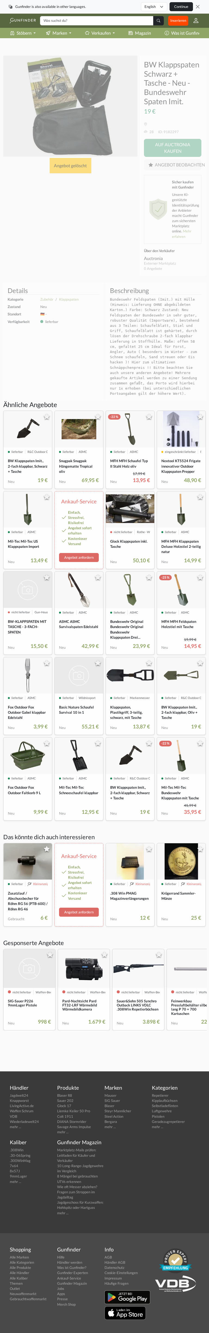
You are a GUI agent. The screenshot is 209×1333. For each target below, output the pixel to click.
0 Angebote (153, 268)
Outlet (15, 1288)
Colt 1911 (65, 1116)
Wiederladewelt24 (24, 1121)
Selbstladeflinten (165, 1106)
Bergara (110, 1121)
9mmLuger (18, 1176)
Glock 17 (64, 1106)
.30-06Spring (20, 1155)
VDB (13, 1116)
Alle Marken (19, 1257)
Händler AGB (114, 1262)
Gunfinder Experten (72, 1273)
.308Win (16, 1150)
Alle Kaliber (19, 1278)
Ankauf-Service (69, 1278)
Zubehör (46, 299)
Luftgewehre (162, 1111)
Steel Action (113, 1116)
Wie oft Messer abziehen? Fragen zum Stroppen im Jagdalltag (77, 1192)
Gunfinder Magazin (72, 1283)
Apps (61, 1294)
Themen (16, 1283)
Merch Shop (66, 1304)
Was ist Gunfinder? (71, 1267)
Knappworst (19, 1100)
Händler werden (69, 1262)
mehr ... (15, 1127)
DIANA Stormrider (71, 1121)
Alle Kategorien (22, 1262)
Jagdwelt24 (19, 1095)
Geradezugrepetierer (168, 1121)
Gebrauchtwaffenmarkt (28, 1299)
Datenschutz (114, 1267)
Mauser (110, 1095)
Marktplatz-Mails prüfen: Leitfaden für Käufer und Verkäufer (76, 1155)
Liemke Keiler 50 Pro (73, 1111)
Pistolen (158, 1116)
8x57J (15, 1171)
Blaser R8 (64, 1095)
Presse (62, 1299)
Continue (181, 6)
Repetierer (160, 1095)
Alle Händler (19, 1273)
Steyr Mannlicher (117, 1111)
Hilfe (60, 1257)
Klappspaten (69, 299)
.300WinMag (20, 1160)
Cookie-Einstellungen (121, 1273)
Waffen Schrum (21, 1111)
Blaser (109, 1106)
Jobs (60, 1288)
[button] (193, 21)
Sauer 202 (65, 1100)
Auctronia (153, 258)
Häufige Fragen (116, 1283)
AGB (108, 1257)
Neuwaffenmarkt (23, 1294)
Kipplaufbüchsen (164, 1100)
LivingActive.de (22, 1106)
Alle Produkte (20, 1267)
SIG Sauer (112, 1100)
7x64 (14, 1166)
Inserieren (178, 20)
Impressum (113, 1278)
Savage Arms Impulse (74, 1127)
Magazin (143, 32)
